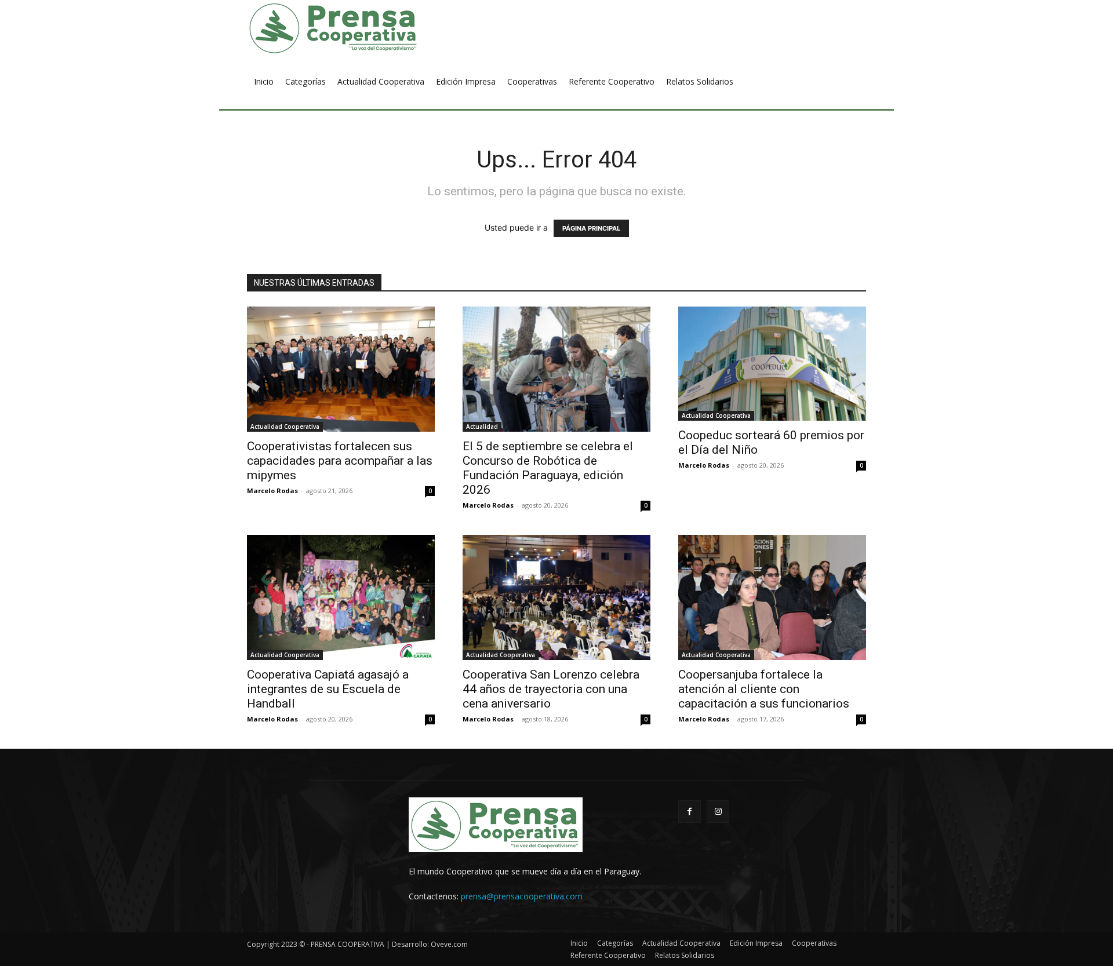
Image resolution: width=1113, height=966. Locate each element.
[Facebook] (689, 811)
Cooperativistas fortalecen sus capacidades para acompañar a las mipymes (339, 460)
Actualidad (482, 426)
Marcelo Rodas (272, 490)
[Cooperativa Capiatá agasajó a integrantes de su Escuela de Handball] (341, 597)
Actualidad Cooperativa (284, 426)
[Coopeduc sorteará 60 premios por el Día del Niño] (772, 364)
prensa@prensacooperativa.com (522, 896)
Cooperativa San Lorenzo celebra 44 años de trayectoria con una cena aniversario (551, 689)
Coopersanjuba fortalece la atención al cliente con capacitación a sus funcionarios (763, 689)
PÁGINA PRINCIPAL (591, 228)
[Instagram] (718, 811)
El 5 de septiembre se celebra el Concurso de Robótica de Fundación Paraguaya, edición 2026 (548, 468)
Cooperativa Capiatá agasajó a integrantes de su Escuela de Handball (328, 689)
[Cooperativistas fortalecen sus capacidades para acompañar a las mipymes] (341, 369)
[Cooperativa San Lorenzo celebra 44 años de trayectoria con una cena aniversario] (556, 597)
